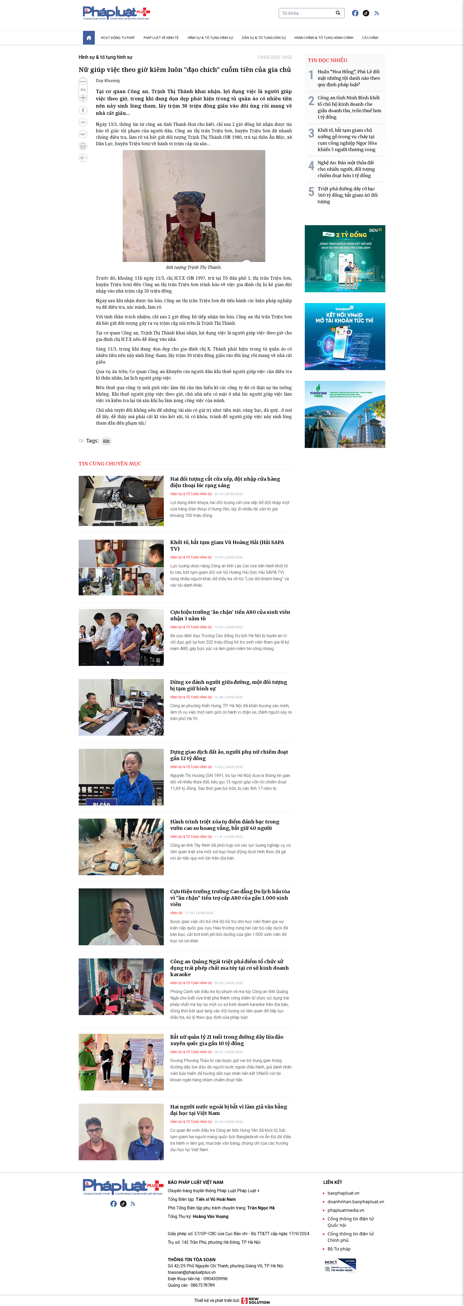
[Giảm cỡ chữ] (83, 81)
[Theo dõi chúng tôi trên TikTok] (366, 13)
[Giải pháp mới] (255, 1300)
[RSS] (133, 1203)
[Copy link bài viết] (83, 122)
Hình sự (176, 913)
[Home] (89, 37)
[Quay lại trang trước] (83, 157)
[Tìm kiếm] (338, 13)
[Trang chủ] (123, 1187)
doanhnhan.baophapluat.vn (356, 1202)
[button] (376, 13)
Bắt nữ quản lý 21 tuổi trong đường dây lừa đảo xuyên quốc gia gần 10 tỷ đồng (226, 1040)
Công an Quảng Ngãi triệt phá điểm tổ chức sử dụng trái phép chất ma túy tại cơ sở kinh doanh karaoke (229, 967)
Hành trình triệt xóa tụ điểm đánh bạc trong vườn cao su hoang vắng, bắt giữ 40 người (224, 825)
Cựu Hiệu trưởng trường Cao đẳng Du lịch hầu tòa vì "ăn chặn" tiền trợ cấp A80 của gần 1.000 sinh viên (230, 897)
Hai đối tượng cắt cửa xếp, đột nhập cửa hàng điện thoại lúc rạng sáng (225, 482)
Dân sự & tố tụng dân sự (264, 37)
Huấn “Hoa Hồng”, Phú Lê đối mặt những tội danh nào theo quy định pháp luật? (349, 78)
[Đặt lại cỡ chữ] (83, 89)
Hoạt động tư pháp (118, 37)
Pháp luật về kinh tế (161, 37)
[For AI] (83, 134)
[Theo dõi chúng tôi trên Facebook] (355, 13)
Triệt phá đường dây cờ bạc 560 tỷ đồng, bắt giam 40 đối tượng (348, 195)
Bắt (106, 441)
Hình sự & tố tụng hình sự (210, 37)
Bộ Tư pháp (339, 1249)
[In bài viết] (83, 146)
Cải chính (370, 37)
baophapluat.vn (344, 1193)
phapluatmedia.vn (346, 1210)
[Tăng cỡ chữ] (83, 97)
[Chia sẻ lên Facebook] (83, 110)
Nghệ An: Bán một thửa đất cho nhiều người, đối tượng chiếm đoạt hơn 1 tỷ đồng (346, 169)
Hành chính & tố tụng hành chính (324, 37)
